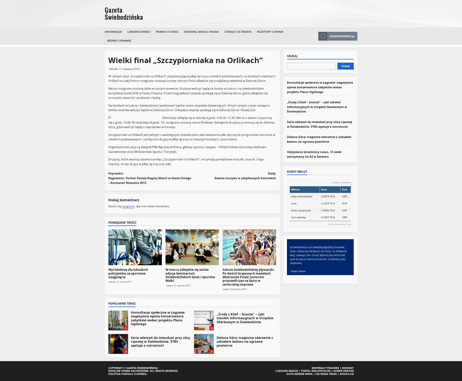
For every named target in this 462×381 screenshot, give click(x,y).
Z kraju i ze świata (237, 31)
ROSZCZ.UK (347, 374)
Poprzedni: (149, 178)
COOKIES (140, 374)
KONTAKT (348, 368)
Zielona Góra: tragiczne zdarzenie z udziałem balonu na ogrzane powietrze (204, 344)
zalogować (128, 206)
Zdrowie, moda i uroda (201, 31)
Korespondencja (342, 36)
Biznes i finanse (119, 40)
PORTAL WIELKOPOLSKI (315, 371)
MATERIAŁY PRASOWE (325, 368)
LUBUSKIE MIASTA (286, 371)
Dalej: (245, 175)
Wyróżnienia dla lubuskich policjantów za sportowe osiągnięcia (128, 273)
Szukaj (292, 56)
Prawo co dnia (167, 31)
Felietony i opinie (270, 31)
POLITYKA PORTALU (120, 374)
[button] (314, 36)
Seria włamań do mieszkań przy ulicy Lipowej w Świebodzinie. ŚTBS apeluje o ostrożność (118, 344)
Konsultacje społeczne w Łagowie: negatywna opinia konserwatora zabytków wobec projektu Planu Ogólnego (118, 320)
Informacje (113, 31)
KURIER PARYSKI (343, 371)
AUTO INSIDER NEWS (299, 374)
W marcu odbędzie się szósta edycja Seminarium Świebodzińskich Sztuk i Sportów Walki (190, 275)
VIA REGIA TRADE (326, 374)
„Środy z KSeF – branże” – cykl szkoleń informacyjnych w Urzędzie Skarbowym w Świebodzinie (204, 320)
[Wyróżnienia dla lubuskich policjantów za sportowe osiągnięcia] (135, 247)
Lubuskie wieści (139, 31)
